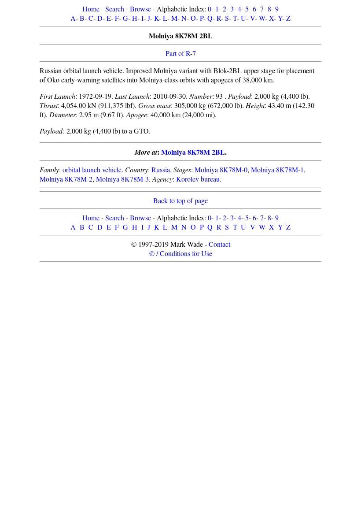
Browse (140, 8)
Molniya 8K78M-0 (221, 169)
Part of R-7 (181, 53)
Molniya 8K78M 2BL (193, 152)
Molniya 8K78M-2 (66, 178)
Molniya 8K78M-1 (277, 169)
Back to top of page (180, 200)
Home (90, 8)
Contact (219, 244)
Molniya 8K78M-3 (122, 178)
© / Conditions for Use (180, 253)
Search (114, 8)
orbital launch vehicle (92, 169)
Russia (160, 169)
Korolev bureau (198, 178)
